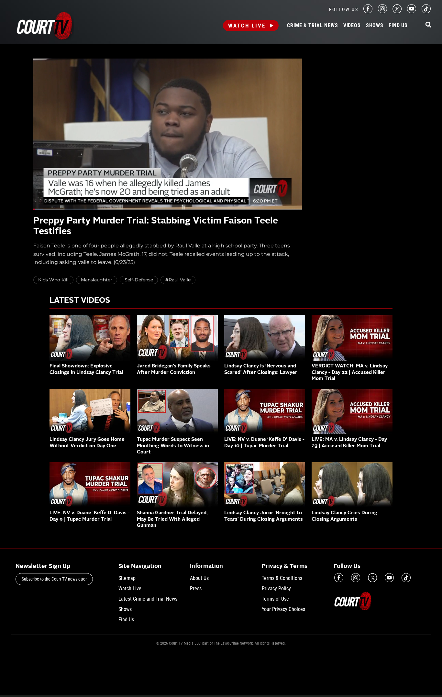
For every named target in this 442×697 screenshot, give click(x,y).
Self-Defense (139, 279)
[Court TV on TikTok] (426, 11)
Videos (352, 25)
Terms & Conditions (282, 578)
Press (196, 588)
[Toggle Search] (428, 25)
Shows (374, 25)
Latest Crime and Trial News (147, 599)
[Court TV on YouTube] (411, 11)
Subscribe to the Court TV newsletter (54, 579)
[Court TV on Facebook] (367, 11)
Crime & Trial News (312, 25)
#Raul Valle (178, 279)
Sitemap (127, 578)
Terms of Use (275, 599)
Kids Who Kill (53, 279)
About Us (199, 578)
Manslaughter (96, 279)
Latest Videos (80, 301)
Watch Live (247, 25)
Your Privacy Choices (283, 609)
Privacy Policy (276, 588)
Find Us (398, 25)
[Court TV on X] (397, 11)
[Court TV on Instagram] (382, 11)
